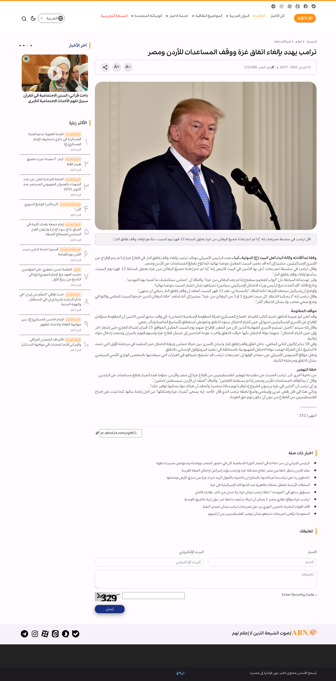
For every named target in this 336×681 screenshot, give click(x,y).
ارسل (110, 609)
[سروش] (65, 634)
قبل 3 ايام (76, 150)
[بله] (76, 634)
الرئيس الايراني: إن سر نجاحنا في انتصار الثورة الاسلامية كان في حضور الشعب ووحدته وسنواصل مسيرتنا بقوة (233, 463)
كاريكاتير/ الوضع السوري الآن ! (52, 207)
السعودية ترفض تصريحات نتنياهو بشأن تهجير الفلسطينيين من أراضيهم (259, 514)
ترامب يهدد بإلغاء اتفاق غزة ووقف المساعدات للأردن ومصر (232, 52)
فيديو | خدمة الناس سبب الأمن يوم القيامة (52, 252)
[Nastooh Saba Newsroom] (180, 673)
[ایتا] (55, 634)
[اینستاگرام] (35, 634)
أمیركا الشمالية (282, 42)
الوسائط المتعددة (148, 16)
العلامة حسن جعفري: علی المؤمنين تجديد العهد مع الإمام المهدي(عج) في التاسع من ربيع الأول (51, 274)
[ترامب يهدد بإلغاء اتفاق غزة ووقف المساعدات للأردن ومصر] (206, 156)
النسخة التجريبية (114, 16)
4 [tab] (20, 45)
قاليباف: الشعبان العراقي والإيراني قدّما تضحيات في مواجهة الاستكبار (51, 342)
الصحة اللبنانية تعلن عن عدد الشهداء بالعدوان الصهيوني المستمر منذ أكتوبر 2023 (52, 184)
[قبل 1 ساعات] (55, 73)
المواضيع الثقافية (208, 16)
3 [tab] (23, 45)
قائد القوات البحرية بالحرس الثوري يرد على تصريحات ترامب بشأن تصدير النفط (256, 506)
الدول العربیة (239, 16)
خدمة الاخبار (178, 16)
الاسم (312, 552)
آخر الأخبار (78, 46)
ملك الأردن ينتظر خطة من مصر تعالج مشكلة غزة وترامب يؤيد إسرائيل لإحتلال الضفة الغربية (245, 470)
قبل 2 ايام (76, 195)
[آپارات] (45, 634)
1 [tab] (31, 45)
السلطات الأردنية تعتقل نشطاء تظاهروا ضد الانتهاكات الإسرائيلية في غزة (260, 485)
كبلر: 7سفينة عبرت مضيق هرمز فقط (54, 161)
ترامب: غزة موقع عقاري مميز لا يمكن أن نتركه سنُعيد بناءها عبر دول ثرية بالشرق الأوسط (247, 499)
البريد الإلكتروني (191, 552)
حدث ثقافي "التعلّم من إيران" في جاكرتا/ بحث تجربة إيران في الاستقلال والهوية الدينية (50, 299)
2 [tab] (27, 45)
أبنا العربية (304, 18)
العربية (52, 18)
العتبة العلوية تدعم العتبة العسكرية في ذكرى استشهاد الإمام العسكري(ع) (54, 139)
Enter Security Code (299, 594)
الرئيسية (312, 42)
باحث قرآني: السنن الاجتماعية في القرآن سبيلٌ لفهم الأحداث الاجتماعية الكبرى (55, 98)
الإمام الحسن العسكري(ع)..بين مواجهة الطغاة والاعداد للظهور (51, 322)
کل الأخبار (277, 16)
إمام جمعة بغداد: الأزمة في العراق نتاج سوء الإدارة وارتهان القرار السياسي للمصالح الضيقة (54, 229)
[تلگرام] (24, 634)
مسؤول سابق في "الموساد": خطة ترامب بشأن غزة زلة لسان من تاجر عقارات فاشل (252, 492)
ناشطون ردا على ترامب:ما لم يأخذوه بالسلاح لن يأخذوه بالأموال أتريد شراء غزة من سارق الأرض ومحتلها (238, 477)
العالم (260, 16)
